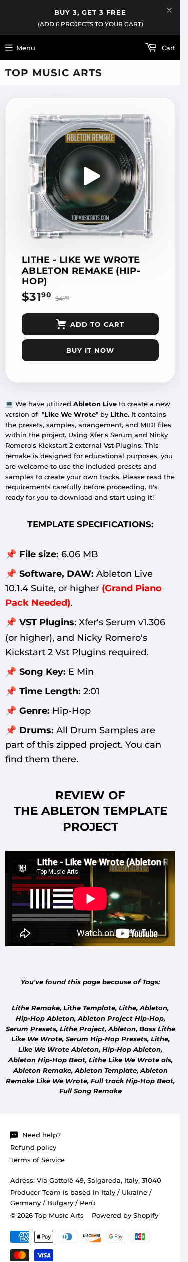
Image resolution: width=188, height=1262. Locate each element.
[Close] (169, 10)
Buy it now (90, 350)
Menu (25, 48)
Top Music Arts (53, 73)
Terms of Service (37, 1160)
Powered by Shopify (125, 1215)
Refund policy (33, 1147)
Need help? (41, 1135)
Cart (167, 48)
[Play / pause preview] (90, 176)
